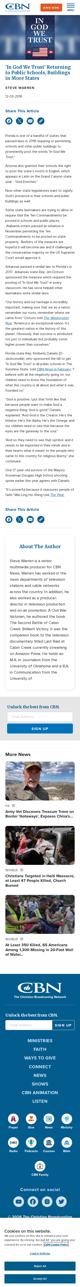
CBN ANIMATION (40, 1092)
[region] (40, 1252)
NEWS (40, 1075)
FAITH (40, 1049)
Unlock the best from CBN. (33, 706)
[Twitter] (19, 120)
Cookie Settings (40, 1253)
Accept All (39, 1279)
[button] (68, 7)
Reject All (40, 1266)
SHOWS (40, 1084)
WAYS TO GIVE (40, 1058)
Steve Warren (19, 87)
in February (54, 369)
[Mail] (30, 120)
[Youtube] (18, 1201)
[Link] (40, 120)
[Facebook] (8, 120)
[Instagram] (47, 1201)
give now (51, 8)
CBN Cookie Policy (56, 1245)
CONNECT (40, 1066)
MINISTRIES (40, 1040)
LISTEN (40, 1101)
